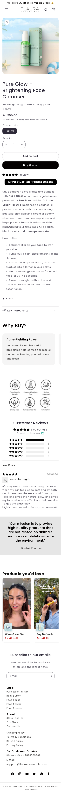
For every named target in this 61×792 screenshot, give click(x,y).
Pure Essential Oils (17, 691)
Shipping (20, 120)
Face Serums (14, 708)
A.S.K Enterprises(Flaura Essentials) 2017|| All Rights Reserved (33, 786)
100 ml (10, 131)
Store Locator (15, 718)
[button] (6, 9)
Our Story (12, 722)
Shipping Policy (16, 732)
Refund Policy (15, 741)
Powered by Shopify (30, 789)
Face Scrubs (14, 704)
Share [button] (9, 298)
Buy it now (30, 165)
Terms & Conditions (19, 737)
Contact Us (13, 726)
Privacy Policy (15, 745)
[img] (10, 474)
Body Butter (14, 695)
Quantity (7, 138)
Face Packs (13, 700)
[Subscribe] (50, 676)
